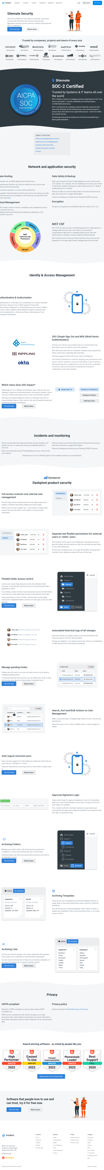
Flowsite (38, 1145)
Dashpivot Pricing (74, 1137)
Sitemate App (39, 1148)
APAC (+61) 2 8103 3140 (8, 1146)
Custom (55, 1153)
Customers (90, 1137)
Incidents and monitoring (44, 145)
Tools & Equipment (58, 1150)
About (89, 1142)
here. (9, 198)
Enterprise (90, 1140)
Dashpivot (38, 1140)
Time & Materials (57, 1145)
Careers (89, 1145)
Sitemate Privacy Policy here (77, 1009)
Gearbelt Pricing (74, 1140)
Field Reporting (57, 1140)
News (88, 1148)
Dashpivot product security (45, 148)
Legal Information (92, 1166)
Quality (55, 1142)
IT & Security (90, 1153)
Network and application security (47, 139)
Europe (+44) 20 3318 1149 (9, 1150)
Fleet (54, 1148)
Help (88, 1158)
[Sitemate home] (8, 1135)
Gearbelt (38, 1142)
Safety (55, 1137)
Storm (37, 1137)
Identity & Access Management (47, 142)
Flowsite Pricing (74, 1142)
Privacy (38, 151)
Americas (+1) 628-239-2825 (9, 1148)
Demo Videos (91, 1150)
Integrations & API (92, 1155)
